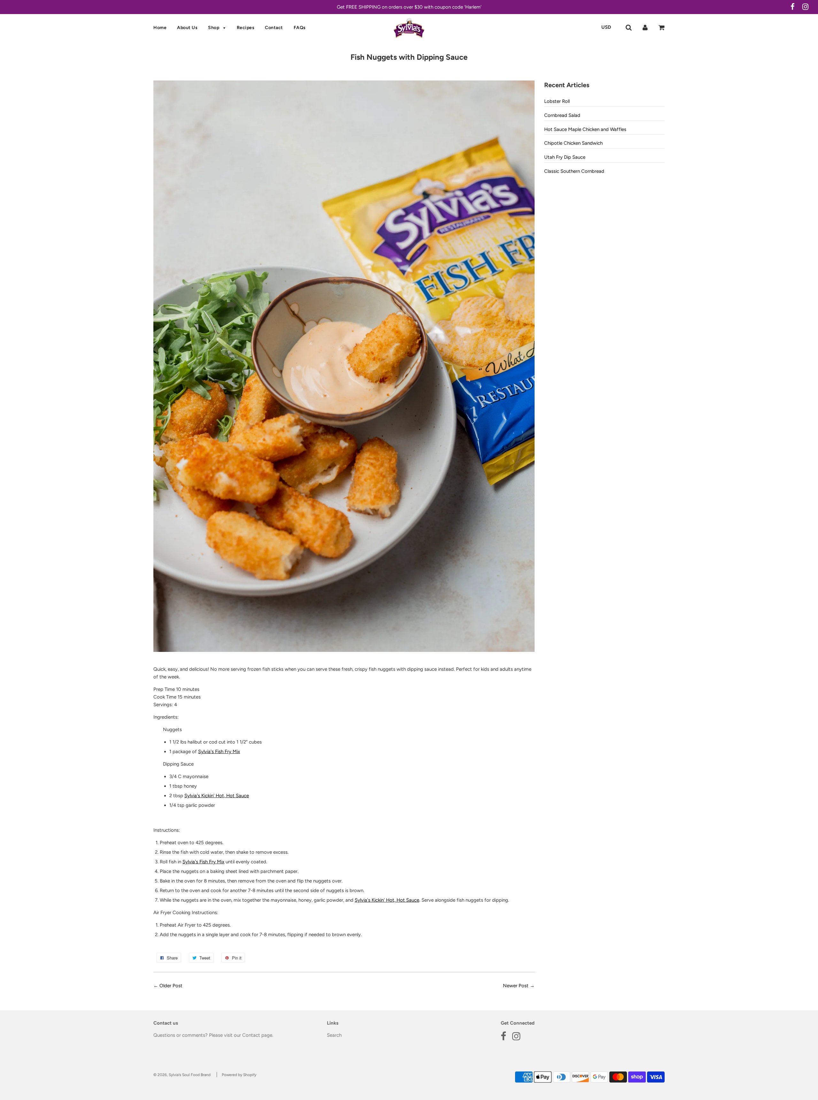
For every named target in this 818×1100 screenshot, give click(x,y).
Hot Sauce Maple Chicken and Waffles (585, 129)
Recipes (246, 27)
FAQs (300, 27)
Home (159, 27)
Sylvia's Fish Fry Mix (219, 751)
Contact (274, 27)
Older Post (170, 986)
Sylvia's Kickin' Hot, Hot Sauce (216, 795)
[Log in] (645, 27)
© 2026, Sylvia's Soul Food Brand (182, 1075)
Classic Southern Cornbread (574, 171)
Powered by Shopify (239, 1075)
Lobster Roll (557, 101)
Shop (214, 27)
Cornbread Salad (562, 115)
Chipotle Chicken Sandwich (573, 143)
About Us (187, 27)
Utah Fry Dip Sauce (564, 157)
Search (334, 1035)
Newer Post (516, 986)
